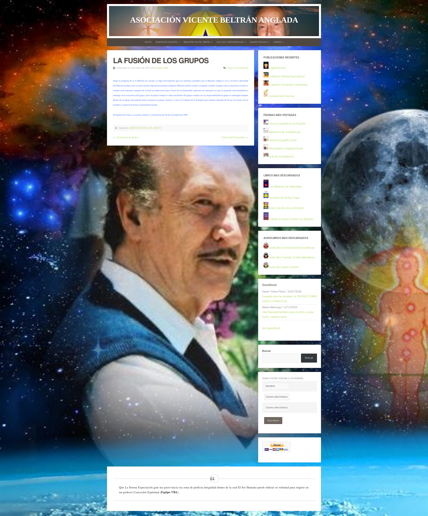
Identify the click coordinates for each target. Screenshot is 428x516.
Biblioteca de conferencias (285, 132)
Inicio (148, 42)
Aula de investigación (281, 156)
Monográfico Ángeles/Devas (286, 148)
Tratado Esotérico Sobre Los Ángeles (291, 219)
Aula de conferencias (230, 42)
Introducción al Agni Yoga (284, 197)
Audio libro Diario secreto (284, 267)
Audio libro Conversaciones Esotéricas (291, 247)
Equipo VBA (161, 68)
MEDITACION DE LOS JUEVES (145, 128)
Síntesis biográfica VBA (283, 140)
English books (277, 67)
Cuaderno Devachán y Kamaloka (288, 84)
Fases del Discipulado (233, 137)
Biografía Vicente (166, 42)
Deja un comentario (237, 68)
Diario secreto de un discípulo (286, 208)
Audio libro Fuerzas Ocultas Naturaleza (291, 257)
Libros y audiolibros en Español (287, 123)
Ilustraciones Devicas (281, 96)
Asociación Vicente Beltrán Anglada (214, 19)
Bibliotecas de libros (197, 42)
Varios (278, 42)
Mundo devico (258, 42)
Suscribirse (273, 420)
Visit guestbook (271, 328)
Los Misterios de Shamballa (285, 186)
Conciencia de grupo (127, 137)
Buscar (266, 351)
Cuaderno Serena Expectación (287, 76)
